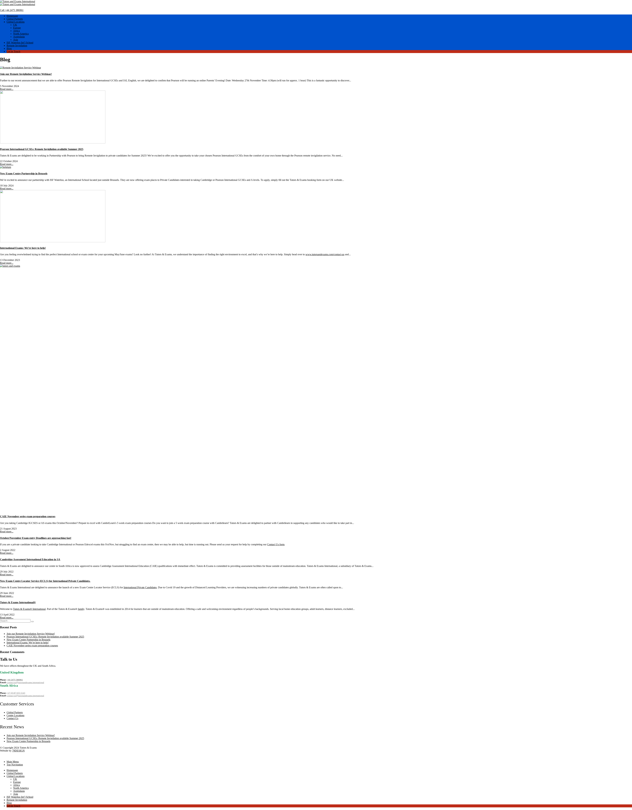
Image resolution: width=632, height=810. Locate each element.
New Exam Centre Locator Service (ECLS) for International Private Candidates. (45, 581)
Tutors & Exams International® (18, 602)
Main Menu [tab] (13, 761)
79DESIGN (18, 750)
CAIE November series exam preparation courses (27, 516)
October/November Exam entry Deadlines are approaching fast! (35, 538)
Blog (9, 48)
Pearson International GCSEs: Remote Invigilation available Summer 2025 (41, 149)
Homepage (12, 15)
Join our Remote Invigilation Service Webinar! (26, 74)
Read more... (6, 89)
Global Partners (15, 18)
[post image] (316, 67)
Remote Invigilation (17, 45)
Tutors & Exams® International (29, 609)
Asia (15, 39)
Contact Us (12, 718)
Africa (16, 30)
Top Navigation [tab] (15, 764)
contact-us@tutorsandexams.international (25, 682)
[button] (2, 756)
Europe (17, 27)
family (81, 609)
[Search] (32, 621)
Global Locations (16, 21)
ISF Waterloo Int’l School (20, 42)
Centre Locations (15, 715)
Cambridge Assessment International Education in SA (30, 559)
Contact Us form (275, 544)
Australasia (19, 36)
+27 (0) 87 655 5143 (16, 693)
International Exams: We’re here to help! (23, 248)
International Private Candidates (140, 587)
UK (15, 24)
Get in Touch (13, 51)
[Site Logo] (17, 1)
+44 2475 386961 (15, 680)
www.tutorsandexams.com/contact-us (324, 254)
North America (21, 33)
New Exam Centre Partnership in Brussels (23, 173)
